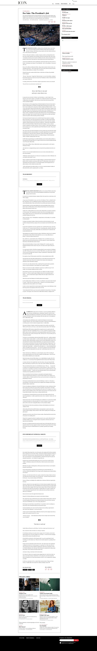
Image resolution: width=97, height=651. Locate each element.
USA (33, 569)
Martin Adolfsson (35, 19)
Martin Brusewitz (23, 629)
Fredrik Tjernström (54, 598)
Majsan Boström (43, 620)
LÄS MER (39, 184)
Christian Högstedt (50, 620)
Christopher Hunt (49, 629)
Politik (30, 569)
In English (25, 569)
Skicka (76, 640)
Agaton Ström (31, 598)
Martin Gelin (27, 19)
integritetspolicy (71, 643)
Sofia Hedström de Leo (24, 598)
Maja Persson (43, 629)
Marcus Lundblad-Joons (44, 598)
